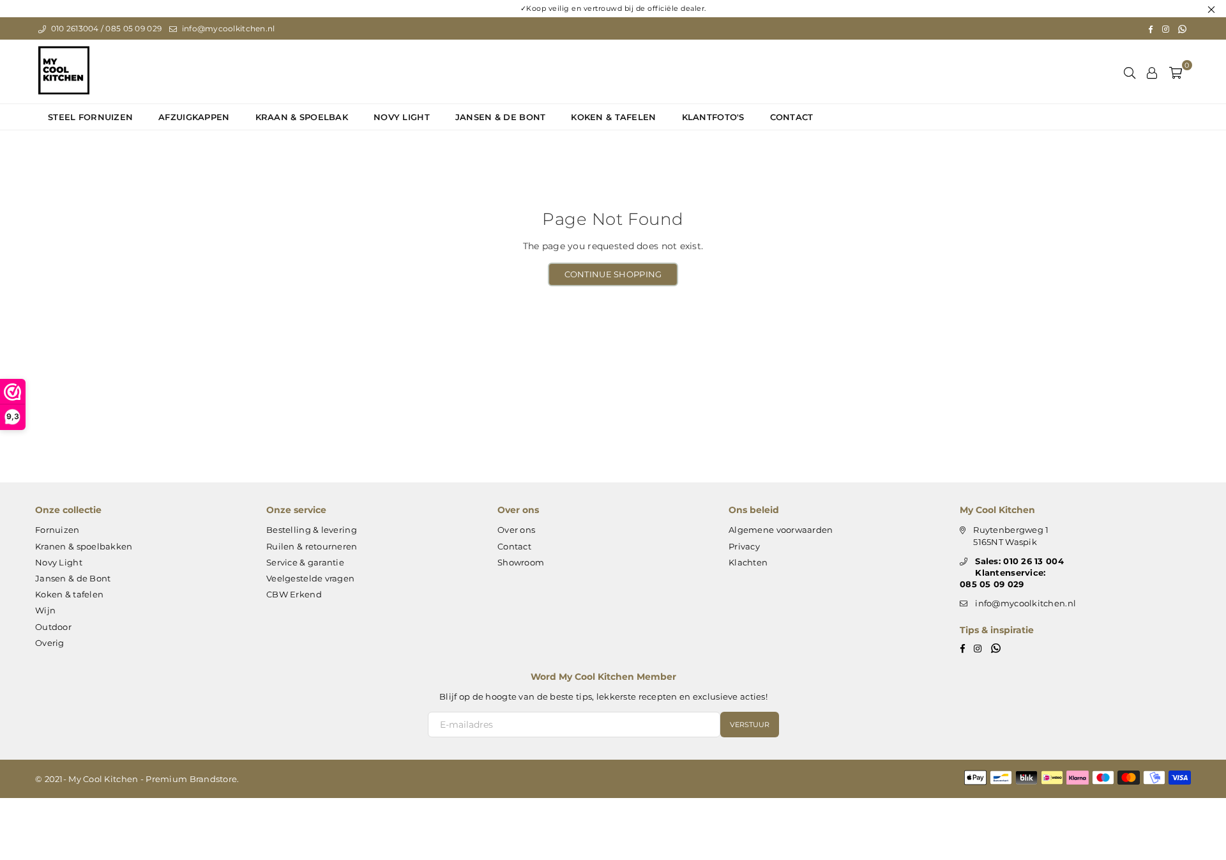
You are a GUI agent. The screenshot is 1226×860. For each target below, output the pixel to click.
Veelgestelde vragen (310, 578)
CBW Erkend (294, 594)
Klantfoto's (713, 117)
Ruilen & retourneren (312, 546)
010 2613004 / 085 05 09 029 (105, 28)
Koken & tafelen (613, 117)
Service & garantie (305, 562)
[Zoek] (1129, 71)
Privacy (744, 546)
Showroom (520, 562)
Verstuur (749, 724)
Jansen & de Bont (500, 117)
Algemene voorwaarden (781, 530)
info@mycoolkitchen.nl (227, 28)
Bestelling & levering (311, 530)
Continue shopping (613, 274)
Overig (49, 643)
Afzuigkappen (193, 117)
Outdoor (53, 627)
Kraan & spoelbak (301, 117)
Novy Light (402, 117)
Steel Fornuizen (90, 117)
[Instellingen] (1152, 71)
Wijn (45, 610)
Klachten (748, 562)
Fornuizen (57, 530)
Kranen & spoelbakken (84, 546)
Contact (792, 117)
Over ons (516, 530)
